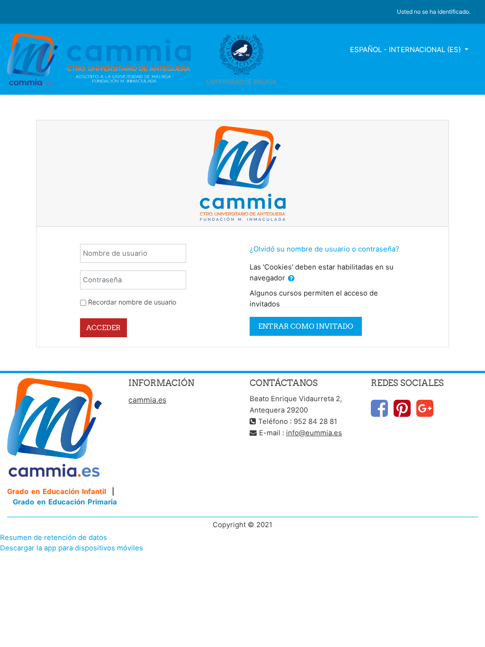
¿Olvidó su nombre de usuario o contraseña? (324, 249)
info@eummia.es (314, 433)
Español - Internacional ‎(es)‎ (406, 49)
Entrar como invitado (305, 326)
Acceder (103, 327)
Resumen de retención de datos (53, 537)
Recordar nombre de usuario (132, 302)
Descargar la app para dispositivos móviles (71, 548)
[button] (291, 278)
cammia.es (147, 399)
